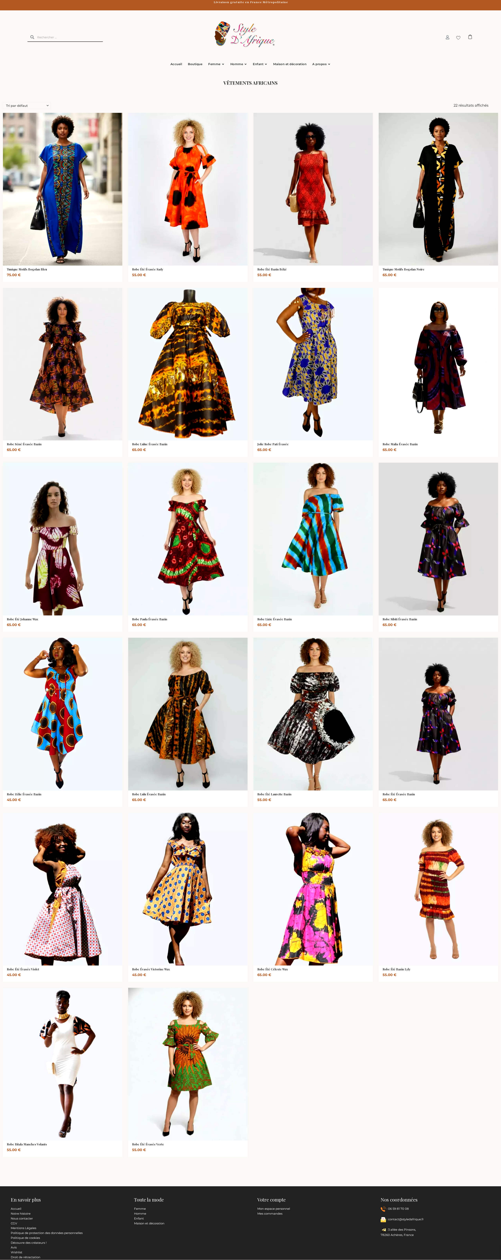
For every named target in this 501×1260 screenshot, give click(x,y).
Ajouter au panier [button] (58, 1139)
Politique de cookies (25, 1238)
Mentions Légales (23, 1228)
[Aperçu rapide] (53, 264)
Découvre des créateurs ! (29, 1243)
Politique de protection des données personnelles (47, 1233)
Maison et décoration (149, 1223)
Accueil (16, 1209)
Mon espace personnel (273, 1209)
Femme (140, 1209)
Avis (14, 1247)
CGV (14, 1223)
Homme (140, 1213)
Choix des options (58, 264)
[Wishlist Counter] (457, 38)
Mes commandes (269, 1213)
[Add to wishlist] (70, 264)
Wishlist (16, 1252)
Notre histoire (21, 1213)
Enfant (139, 1218)
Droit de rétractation (25, 1257)
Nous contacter (22, 1218)
